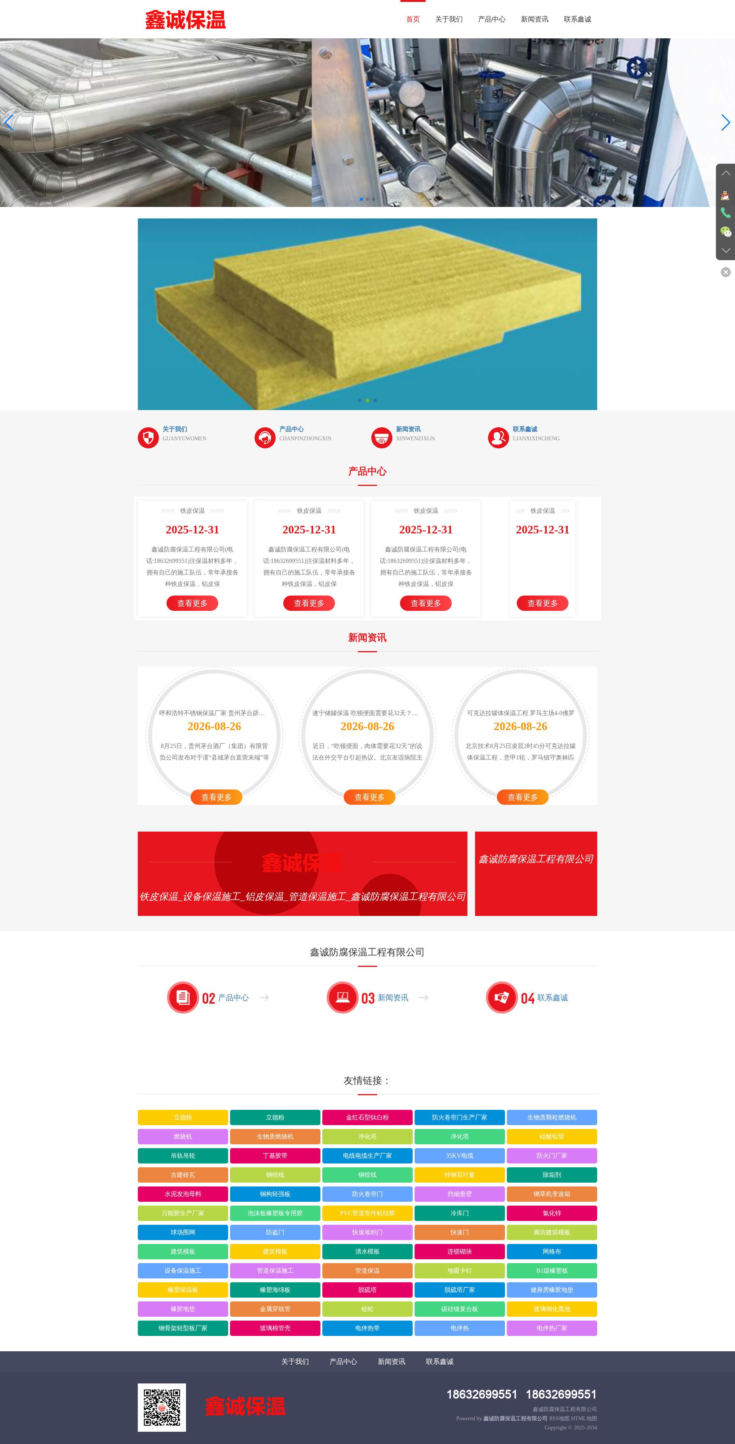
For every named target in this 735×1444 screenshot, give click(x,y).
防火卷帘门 (367, 1194)
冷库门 (460, 1213)
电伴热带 (367, 1328)
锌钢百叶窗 (459, 1175)
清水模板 (367, 1251)
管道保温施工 (275, 1270)
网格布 (552, 1251)
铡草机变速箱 (552, 1194)
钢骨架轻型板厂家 (182, 1328)
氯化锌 (552, 1213)
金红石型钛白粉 (367, 1117)
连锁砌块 (460, 1251)
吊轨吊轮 (183, 1155)
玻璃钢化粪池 (552, 1309)
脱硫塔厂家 (459, 1289)
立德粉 (183, 1117)
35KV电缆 (460, 1155)
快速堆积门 (367, 1232)
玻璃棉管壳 (275, 1328)
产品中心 (492, 19)
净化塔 (367, 1136)
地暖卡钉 (460, 1270)
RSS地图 (559, 1418)
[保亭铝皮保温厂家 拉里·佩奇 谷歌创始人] (371, 314)
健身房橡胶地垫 (552, 1289)
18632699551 (482, 1394)
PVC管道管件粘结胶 (367, 1213)
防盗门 (275, 1232)
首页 (413, 19)
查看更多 (192, 603)
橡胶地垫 (183, 1309)
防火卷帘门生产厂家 (459, 1117)
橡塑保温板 (183, 1289)
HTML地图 (584, 1418)
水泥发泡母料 (183, 1194)
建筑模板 (183, 1251)
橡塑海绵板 (275, 1289)
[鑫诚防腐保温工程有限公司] (186, 19)
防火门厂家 (552, 1155)
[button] (726, 122)
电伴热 (460, 1328)
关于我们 (449, 19)
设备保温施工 (183, 1270)
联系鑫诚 (577, 19)
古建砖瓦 (183, 1175)
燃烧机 (183, 1136)
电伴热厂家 (552, 1328)
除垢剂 (552, 1175)
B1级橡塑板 (552, 1270)
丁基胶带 (275, 1155)
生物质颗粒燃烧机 (552, 1117)
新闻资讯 (535, 19)
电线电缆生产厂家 (367, 1155)
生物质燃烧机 (275, 1136)
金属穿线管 (275, 1309)
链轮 (367, 1309)
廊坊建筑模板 (552, 1232)
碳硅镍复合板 (459, 1309)
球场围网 (183, 1232)
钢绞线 (275, 1175)
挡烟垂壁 (460, 1194)
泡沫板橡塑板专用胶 (275, 1213)
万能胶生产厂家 (183, 1213)
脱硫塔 (367, 1289)
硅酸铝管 (552, 1136)
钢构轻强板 (275, 1194)
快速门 (460, 1232)
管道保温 (367, 1270)
